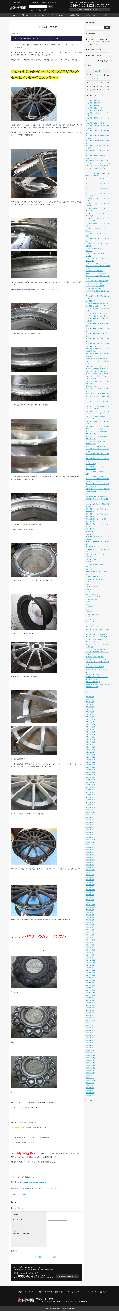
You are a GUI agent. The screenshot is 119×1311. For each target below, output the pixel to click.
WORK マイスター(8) (92, 594)
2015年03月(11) (90, 952)
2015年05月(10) (90, 947)
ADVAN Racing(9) (91, 599)
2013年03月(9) (90, 1012)
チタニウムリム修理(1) (93, 682)
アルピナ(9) (89, 624)
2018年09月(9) (90, 847)
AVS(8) (88, 604)
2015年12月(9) (90, 930)
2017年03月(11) (90, 892)
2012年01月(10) (90, 1048)
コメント (22, 1232)
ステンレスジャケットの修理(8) (95, 476)
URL (14, 1225)
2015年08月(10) (90, 940)
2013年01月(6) (90, 1017)
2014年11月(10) (90, 962)
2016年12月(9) (90, 900)
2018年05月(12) (90, 857)
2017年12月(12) (90, 870)
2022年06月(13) (90, 734)
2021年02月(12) (90, 774)
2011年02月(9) (90, 1075)
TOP (13, 15)
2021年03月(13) (90, 772)
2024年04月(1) (90, 707)
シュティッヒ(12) (91, 559)
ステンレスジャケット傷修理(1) (95, 634)
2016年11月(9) (90, 902)
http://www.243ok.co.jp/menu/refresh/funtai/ (33, 1182)
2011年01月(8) (90, 1078)
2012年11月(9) (90, 1022)
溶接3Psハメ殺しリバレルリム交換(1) (97, 659)
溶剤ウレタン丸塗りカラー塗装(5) (96, 358)
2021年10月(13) (90, 754)
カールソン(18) (90, 566)
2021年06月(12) (90, 764)
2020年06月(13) (90, 794)
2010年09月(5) (90, 1088)
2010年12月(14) (90, 1080)
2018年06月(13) (90, 855)
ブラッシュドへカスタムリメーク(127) (98, 163)
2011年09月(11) (90, 1058)
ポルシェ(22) (90, 561)
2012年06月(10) (90, 1035)
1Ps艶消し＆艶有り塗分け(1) (95, 657)
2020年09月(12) (90, 787)
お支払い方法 (74, 15)
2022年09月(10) (90, 727)
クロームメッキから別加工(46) (95, 371)
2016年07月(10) (90, 912)
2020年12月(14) (90, 779)
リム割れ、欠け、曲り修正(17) (95, 446)
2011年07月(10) (90, 1063)
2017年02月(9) (90, 895)
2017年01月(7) (90, 897)
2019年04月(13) (90, 830)
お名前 (16, 1214)
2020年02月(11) (90, 804)
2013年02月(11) (90, 1015)
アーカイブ (90, 692)
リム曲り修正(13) (91, 444)
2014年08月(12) (90, 970)
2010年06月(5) (90, 1095)
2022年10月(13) (90, 724)
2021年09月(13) (90, 757)
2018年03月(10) (90, 862)
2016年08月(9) (90, 910)
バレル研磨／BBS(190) (93, 105)
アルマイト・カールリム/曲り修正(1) (97, 441)
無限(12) (88, 589)
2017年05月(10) (90, 887)
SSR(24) (88, 584)
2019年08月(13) (90, 819)
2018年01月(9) (90, 867)
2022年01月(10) (90, 747)
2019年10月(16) (90, 814)
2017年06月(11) (90, 885)
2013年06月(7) (90, 1005)
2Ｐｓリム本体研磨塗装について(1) (96, 288)
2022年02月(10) (90, 744)
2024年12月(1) (90, 702)
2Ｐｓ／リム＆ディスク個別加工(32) (97, 281)
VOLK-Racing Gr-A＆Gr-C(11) (95, 579)
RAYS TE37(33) (90, 581)
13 (104, 82)
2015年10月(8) (90, 935)
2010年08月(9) (90, 1090)
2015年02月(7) (90, 955)
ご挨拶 (104, 15)
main (46, 1257)
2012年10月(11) (90, 1025)
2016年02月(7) (90, 925)
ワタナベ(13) (90, 601)
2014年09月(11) (90, 967)
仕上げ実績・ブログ (90, 15)
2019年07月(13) (90, 822)
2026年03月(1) (90, 697)
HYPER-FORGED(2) (92, 614)
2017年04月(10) (90, 890)
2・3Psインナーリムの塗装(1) (95, 286)
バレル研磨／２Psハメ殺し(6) (95, 123)
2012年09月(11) (90, 1027)
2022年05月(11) (90, 737)
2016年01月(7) (90, 927)
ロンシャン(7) (90, 569)
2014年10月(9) (90, 965)
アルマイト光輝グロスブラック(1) (96, 313)
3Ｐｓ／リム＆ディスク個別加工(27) (97, 283)
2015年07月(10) (90, 942)
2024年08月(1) (90, 704)
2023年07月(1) (90, 714)
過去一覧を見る (105, 61)
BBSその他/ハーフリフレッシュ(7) (96, 263)
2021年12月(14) (90, 749)
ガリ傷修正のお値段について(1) (95, 306)
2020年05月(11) (90, 797)
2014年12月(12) (90, 960)
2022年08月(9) (90, 729)
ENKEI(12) (89, 606)
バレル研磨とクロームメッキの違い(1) (98, 160)
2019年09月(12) (90, 817)
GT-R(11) (88, 609)
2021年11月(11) (90, 752)
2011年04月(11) (90, 1070)
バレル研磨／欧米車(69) (93, 103)
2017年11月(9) (90, 872)
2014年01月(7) (90, 987)
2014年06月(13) (90, 975)
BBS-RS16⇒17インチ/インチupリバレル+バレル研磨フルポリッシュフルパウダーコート (98, 41)
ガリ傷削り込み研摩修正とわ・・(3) (97, 303)
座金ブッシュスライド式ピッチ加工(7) (98, 489)
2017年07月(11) (90, 882)
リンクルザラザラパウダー (28, 1188)
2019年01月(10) (90, 837)
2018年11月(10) (90, 842)
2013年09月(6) (90, 997)
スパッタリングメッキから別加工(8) (97, 393)
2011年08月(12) (90, 1060)
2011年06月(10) (90, 1065)
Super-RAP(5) (90, 611)
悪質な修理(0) (90, 529)
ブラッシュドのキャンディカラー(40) (97, 165)
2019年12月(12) (90, 809)
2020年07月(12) (90, 792)
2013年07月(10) (90, 1002)
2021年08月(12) (90, 759)
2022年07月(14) (90, 732)
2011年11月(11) (90, 1053)
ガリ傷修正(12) (90, 301)
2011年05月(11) (90, 1068)
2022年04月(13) (90, 739)
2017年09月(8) (90, 877)
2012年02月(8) (90, 1045)
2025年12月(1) (90, 699)
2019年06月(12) (90, 824)
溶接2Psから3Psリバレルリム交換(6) (97, 496)
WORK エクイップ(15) (93, 596)
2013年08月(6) (90, 1000)
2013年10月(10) (90, 995)
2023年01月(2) (90, 717)
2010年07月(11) (90, 1093)
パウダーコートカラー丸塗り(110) (96, 316)
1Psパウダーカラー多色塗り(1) (95, 667)
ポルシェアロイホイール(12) (94, 564)
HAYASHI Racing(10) (92, 576)
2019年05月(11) (90, 827)
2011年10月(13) (90, 1055)
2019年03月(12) (90, 832)
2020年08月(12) (90, 789)
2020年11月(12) (90, 782)
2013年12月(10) (90, 990)
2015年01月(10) (90, 957)
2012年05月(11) (90, 1037)
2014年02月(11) (90, 985)
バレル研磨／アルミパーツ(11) (95, 110)
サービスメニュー (40, 15)
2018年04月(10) (90, 860)
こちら (32, 1177)
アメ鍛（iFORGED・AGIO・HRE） (48, 1188)
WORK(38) (89, 591)
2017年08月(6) (90, 880)
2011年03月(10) (90, 1073)
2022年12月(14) (90, 719)
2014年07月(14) (90, 972)
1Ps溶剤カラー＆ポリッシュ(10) (96, 273)
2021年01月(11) (90, 777)
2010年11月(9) (90, 1083)
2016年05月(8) (90, 917)
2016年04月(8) (90, 920)
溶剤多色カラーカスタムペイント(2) (97, 366)
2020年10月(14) (90, 784)
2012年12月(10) (90, 1020)
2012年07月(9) (90, 1032)
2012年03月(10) (90, 1043)
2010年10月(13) (90, 1085)
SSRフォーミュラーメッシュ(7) (95, 586)
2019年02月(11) (90, 835)
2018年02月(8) (90, 865)
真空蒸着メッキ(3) (91, 386)
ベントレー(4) (90, 622)
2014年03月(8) (90, 982)
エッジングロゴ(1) (91, 464)
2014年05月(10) (90, 977)
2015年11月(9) (90, 932)
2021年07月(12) (90, 762)
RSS (87, 1105)
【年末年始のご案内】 (95, 49)
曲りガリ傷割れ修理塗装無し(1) (95, 649)
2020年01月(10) (90, 807)
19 (101, 86)
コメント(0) (22, 1194)
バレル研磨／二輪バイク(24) (94, 108)
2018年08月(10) (90, 850)
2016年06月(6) (90, 915)
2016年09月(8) (90, 907)
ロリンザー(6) (90, 619)
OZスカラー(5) (90, 546)
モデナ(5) (88, 616)
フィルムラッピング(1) (93, 674)
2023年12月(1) (90, 709)
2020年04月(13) (90, 799)
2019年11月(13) (90, 812)
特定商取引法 (42, 10)
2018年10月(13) (90, 845)
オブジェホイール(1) (92, 627)
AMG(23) (88, 556)
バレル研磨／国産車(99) (93, 100)
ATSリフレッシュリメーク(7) (95, 554)
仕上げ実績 (69, 1292)
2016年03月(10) (90, 922)
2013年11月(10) (90, 992)
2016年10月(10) (90, 905)
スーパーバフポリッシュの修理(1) (96, 637)
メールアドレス (17, 1220)
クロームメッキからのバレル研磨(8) (97, 373)
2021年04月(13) (90, 769)
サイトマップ (33, 10)
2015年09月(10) (90, 937)
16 (90, 86)
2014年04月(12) (90, 980)
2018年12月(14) (90, 840)
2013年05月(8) (90, 1007)
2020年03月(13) (90, 802)
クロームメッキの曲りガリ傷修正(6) (97, 368)
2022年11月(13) (90, 722)
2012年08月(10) (90, 1030)
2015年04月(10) (90, 950)
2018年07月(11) (90, 852)
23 (90, 90)
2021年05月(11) (90, 767)
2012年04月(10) (90, 1040)
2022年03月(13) (90, 742)
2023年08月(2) (90, 712)
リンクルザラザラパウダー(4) (95, 466)
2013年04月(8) (90, 1010)
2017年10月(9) (90, 875)
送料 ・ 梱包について (58, 15)
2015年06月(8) (90, 945)
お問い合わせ (25, 15)
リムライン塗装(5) (91, 469)
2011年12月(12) (90, 1050)
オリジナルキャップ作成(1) (94, 271)
